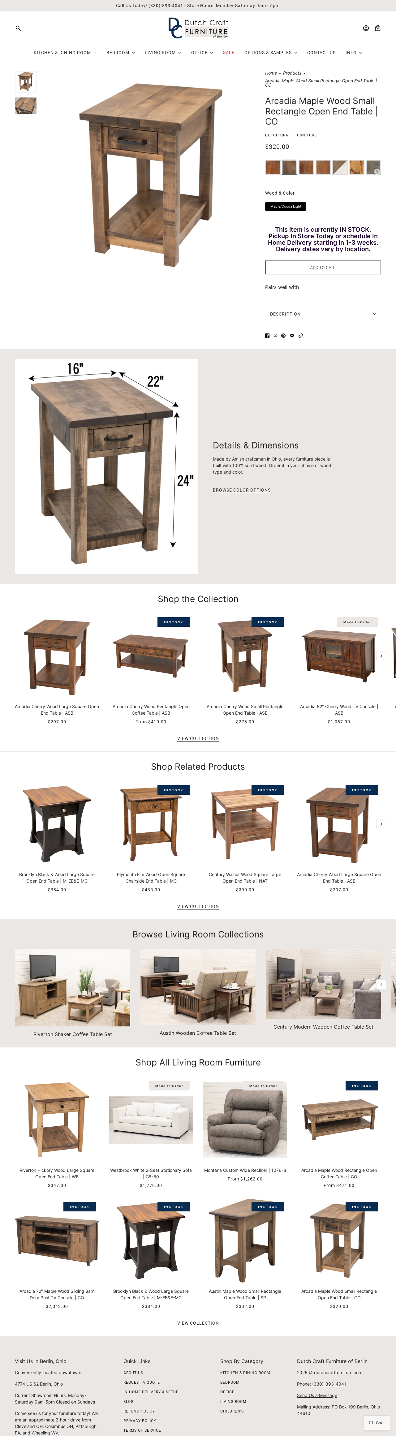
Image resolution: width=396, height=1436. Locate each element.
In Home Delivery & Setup (151, 1392)
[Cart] (377, 28)
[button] (300, 335)
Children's (232, 1411)
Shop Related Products (198, 766)
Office (227, 1392)
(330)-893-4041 (329, 1384)
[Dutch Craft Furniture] (198, 28)
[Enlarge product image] (150, 175)
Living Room (233, 1401)
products (292, 73)
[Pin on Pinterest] (283, 335)
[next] (381, 656)
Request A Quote (141, 1382)
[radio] (273, 167)
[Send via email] (292, 335)
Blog (128, 1401)
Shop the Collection (198, 599)
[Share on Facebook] (267, 335)
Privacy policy (139, 1421)
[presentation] (377, 172)
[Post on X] (275, 335)
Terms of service (142, 1430)
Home (271, 73)
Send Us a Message (317, 1395)
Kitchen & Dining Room (245, 1373)
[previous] (15, 619)
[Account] (366, 28)
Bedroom (229, 1382)
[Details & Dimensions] (106, 466)
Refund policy (139, 1411)
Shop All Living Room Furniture (198, 1062)
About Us (133, 1373)
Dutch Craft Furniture (291, 135)
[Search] (18, 28)
